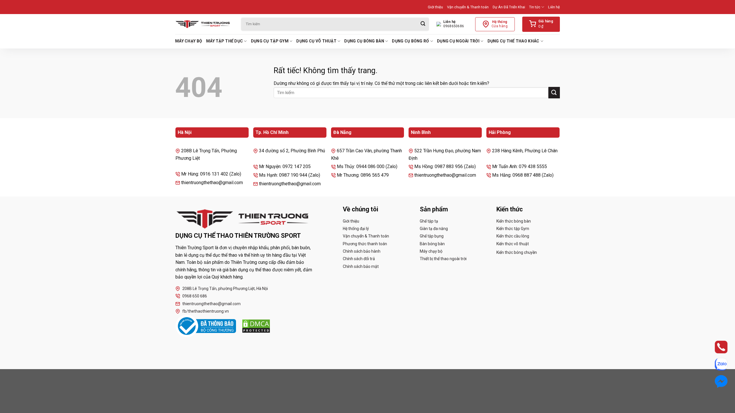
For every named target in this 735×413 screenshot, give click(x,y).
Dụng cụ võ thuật (316, 41)
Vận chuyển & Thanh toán (468, 7)
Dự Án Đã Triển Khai (509, 7)
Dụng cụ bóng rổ (410, 41)
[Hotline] (715, 347)
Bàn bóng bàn (432, 243)
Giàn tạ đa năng (434, 228)
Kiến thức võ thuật (512, 243)
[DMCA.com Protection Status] (256, 326)
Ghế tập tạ (429, 221)
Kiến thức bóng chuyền (516, 252)
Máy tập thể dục (224, 41)
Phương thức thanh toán (365, 243)
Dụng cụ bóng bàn (364, 41)
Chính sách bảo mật (361, 266)
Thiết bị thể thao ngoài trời (443, 258)
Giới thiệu (435, 7)
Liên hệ (554, 7)
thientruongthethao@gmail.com (211, 303)
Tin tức (534, 7)
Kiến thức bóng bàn (513, 221)
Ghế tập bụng (432, 236)
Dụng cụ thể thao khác (513, 41)
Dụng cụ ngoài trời (458, 41)
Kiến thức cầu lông (512, 236)
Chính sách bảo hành (361, 251)
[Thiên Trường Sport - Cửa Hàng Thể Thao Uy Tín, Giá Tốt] (204, 24)
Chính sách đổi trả (359, 258)
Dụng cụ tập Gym (270, 41)
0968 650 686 (194, 296)
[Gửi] (423, 24)
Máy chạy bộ (188, 41)
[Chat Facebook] (715, 381)
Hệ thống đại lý (356, 228)
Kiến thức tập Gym (512, 228)
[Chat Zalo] (715, 364)
